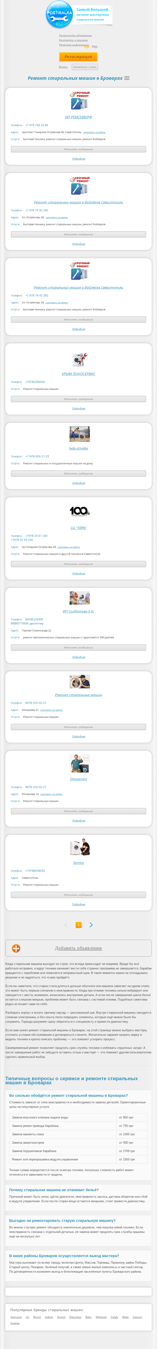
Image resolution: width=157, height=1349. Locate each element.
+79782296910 (35, 381)
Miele (125, 1317)
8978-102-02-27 (35, 702)
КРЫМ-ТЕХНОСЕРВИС (78, 374)
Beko (88, 1317)
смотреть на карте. (94, 132)
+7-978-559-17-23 (37, 456)
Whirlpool (101, 1317)
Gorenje (15, 1323)
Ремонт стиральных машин (78, 695)
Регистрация (78, 56)
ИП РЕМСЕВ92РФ (78, 117)
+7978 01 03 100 (22, 540)
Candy (114, 1317)
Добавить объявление (78, 948)
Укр (95, 46)
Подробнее (78, 159)
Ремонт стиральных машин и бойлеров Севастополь (78, 202)
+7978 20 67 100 (36, 535)
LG (27, 1317)
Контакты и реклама (73, 40)
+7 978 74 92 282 (36, 210)
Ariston (61, 1317)
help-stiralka (78, 448)
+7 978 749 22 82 (36, 125)
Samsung (16, 1317)
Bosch (37, 1317)
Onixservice (78, 779)
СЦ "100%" (79, 528)
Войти (63, 67)
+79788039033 (35, 870)
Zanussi (137, 1317)
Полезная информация (74, 44)
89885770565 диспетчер (27, 623)
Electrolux (75, 1317)
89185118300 (34, 619)
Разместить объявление (75, 35)
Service (78, 863)
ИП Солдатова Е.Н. (78, 611)
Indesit (49, 1317)
